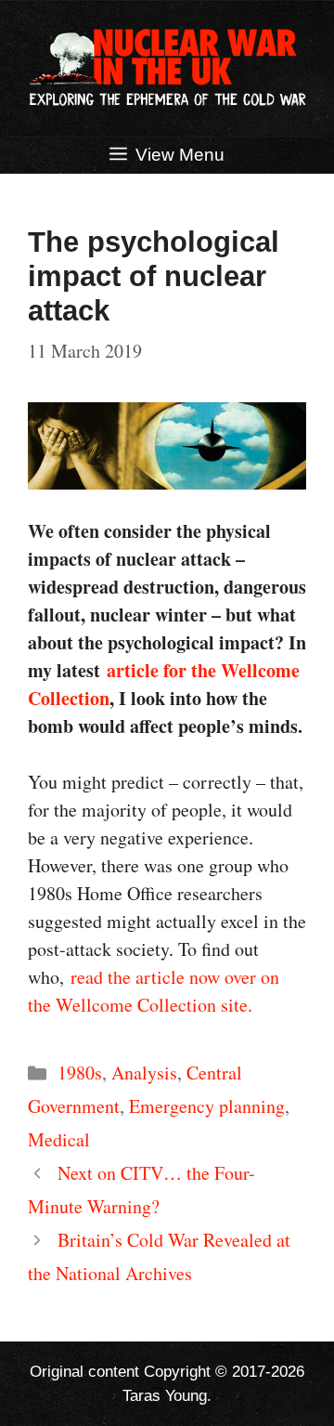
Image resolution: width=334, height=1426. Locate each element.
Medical (59, 1139)
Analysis (144, 1072)
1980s (80, 1072)
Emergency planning (207, 1106)
